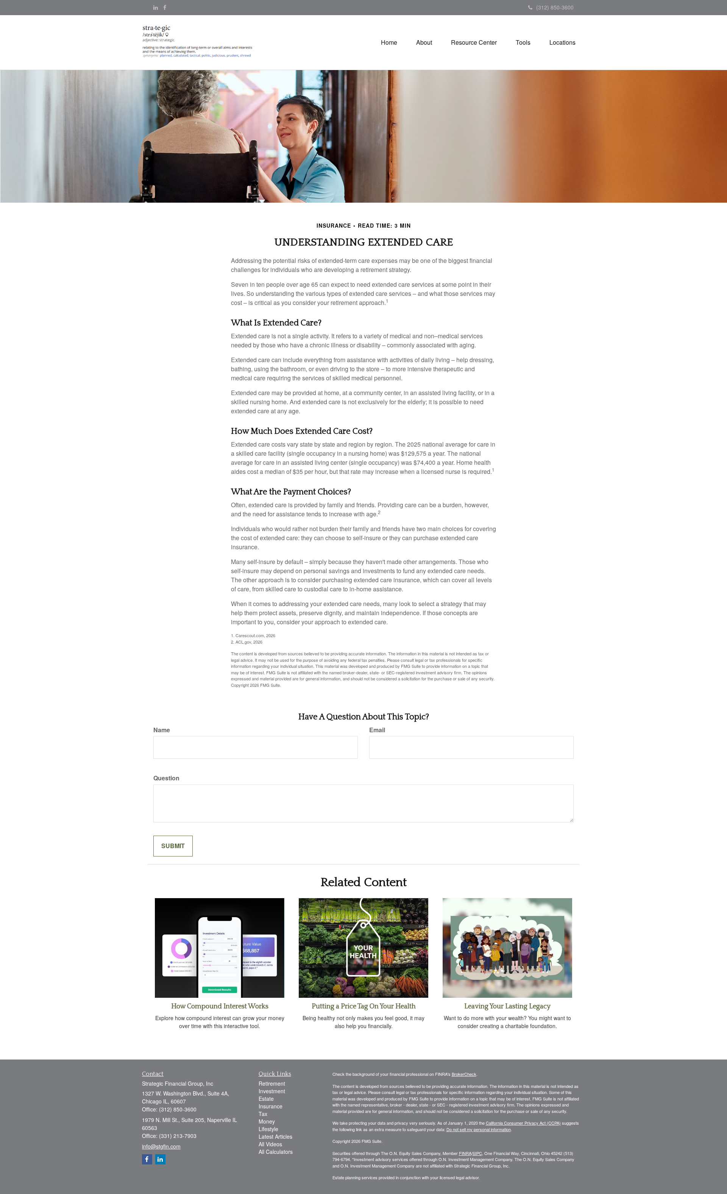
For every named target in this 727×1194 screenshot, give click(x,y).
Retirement (272, 1083)
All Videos (270, 1144)
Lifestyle (268, 1129)
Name (161, 730)
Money (267, 1121)
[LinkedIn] (155, 7)
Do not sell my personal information (478, 1129)
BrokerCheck (464, 1074)
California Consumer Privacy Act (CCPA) (523, 1123)
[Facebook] (164, 7)
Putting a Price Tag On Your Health (364, 1006)
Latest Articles (275, 1136)
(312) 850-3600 (555, 7)
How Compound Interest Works (219, 1006)
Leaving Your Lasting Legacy (507, 1006)
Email (377, 730)
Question (166, 778)
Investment (272, 1091)
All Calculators (276, 1151)
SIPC (477, 1153)
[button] (424, 42)
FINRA (465, 1153)
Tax (263, 1113)
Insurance (270, 1106)
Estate (266, 1098)
